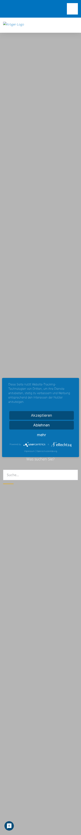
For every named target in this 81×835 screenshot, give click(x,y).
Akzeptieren (41, 415)
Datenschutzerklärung (46, 451)
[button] (77, 25)
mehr (41, 435)
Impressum (29, 451)
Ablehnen (41, 425)
